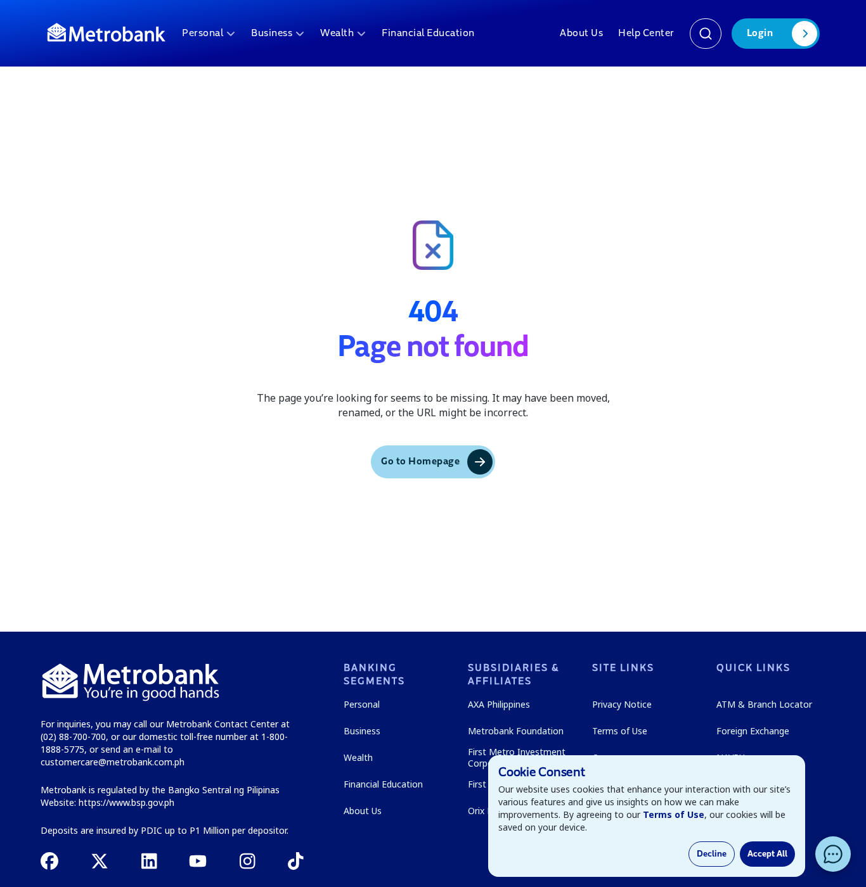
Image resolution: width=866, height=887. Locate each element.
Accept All (767, 854)
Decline (712, 854)
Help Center (646, 34)
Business (271, 34)
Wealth (337, 34)
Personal (202, 34)
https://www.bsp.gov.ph (126, 802)
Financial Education (428, 34)
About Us (581, 34)
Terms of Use (673, 814)
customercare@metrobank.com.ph (112, 762)
